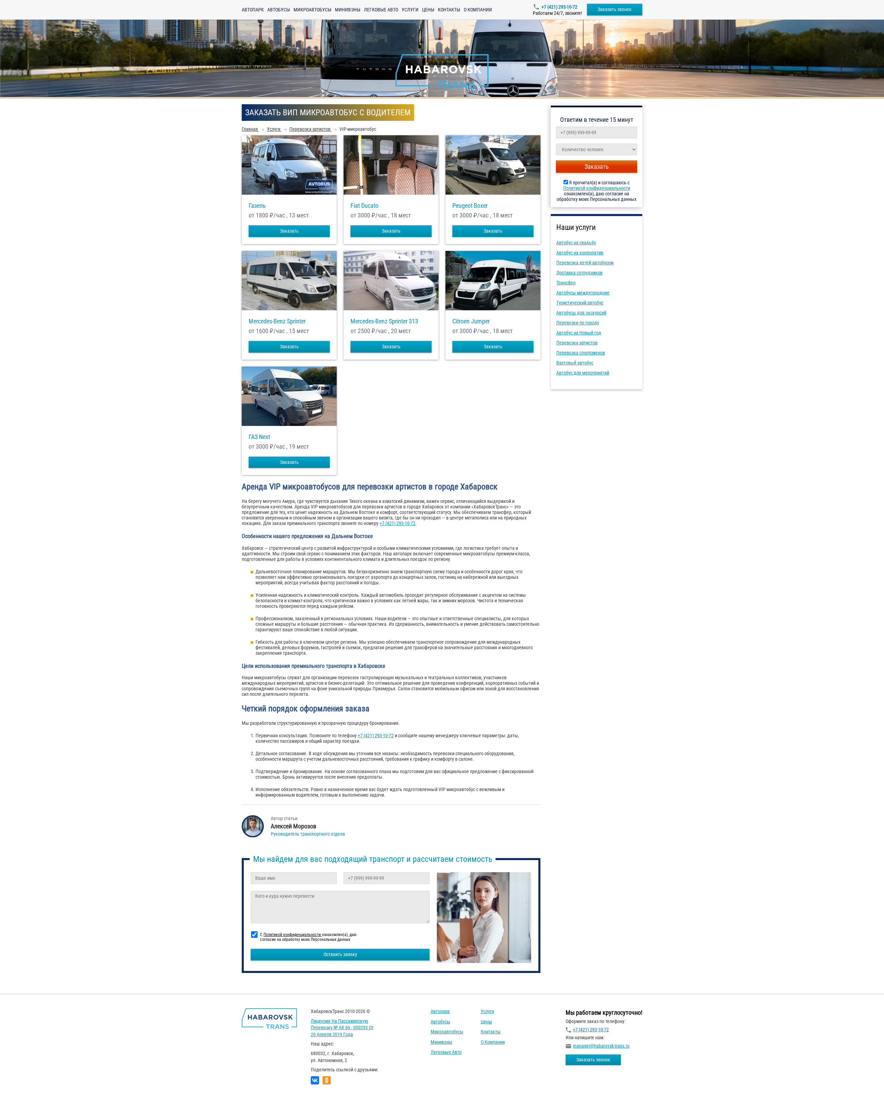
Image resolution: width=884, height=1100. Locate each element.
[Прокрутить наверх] (22, 1084)
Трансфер (566, 282)
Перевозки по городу (577, 322)
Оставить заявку (340, 954)
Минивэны (348, 9)
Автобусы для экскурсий (581, 312)
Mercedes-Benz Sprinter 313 (384, 321)
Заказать (289, 231)
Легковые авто (381, 9)
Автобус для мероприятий (582, 373)
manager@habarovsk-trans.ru (601, 1046)
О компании (478, 9)
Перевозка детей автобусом (585, 262)
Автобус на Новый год (578, 332)
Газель (257, 206)
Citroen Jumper (471, 321)
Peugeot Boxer (470, 206)
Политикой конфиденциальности (596, 188)
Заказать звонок (615, 9)
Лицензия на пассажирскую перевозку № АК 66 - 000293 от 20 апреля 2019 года (342, 1027)
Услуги (410, 9)
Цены (428, 9)
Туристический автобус (579, 302)
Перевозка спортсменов (580, 353)
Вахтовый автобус (574, 363)
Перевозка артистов (576, 342)
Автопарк (253, 9)
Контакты (449, 9)
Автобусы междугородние (582, 292)
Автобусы (278, 9)
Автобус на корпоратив (579, 252)
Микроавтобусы (313, 9)
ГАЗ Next (259, 437)
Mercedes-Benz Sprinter (277, 321)
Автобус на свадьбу (576, 242)
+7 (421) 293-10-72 (559, 7)
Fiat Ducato (364, 206)
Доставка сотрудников (579, 272)
